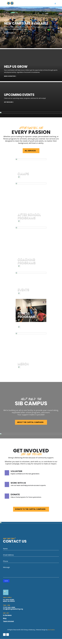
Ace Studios (51, 630)
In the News (7, 615)
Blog (4, 618)
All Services (30, 150)
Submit (6, 581)
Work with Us (18, 482)
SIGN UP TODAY (8, 33)
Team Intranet (8, 621)
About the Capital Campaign (30, 422)
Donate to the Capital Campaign (30, 509)
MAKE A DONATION (9, 76)
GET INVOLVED (8, 102)
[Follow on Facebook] (4, 634)
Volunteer (16, 471)
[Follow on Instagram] (7, 634)
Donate (15, 494)
